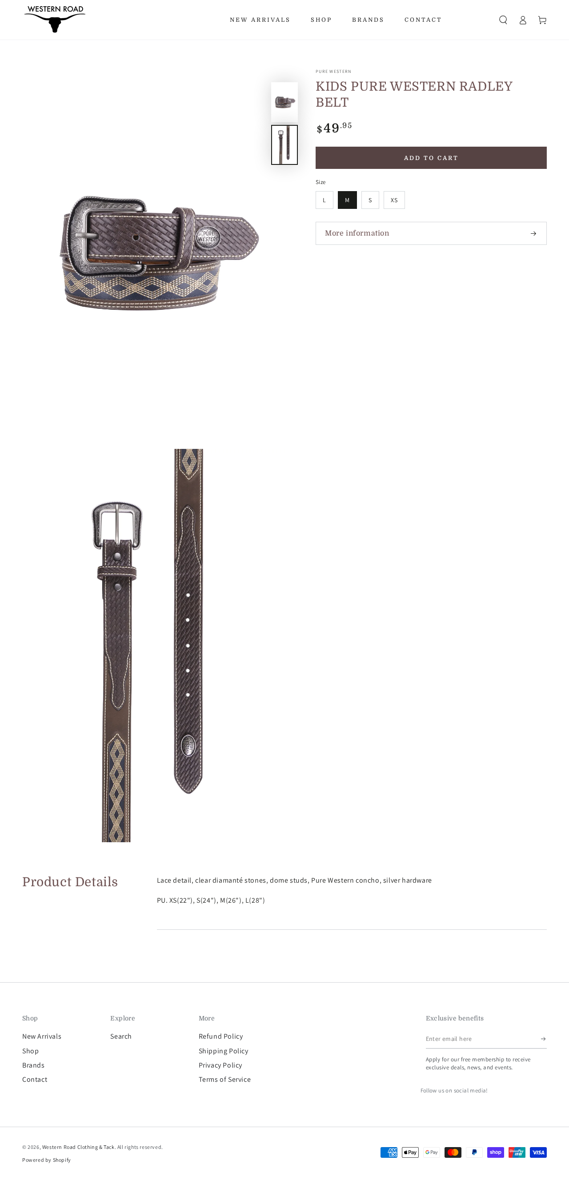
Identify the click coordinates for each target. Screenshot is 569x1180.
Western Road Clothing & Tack (78, 1147)
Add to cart (431, 158)
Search (121, 1036)
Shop (30, 1051)
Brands (33, 1065)
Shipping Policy (223, 1051)
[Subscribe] (544, 1038)
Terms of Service (225, 1079)
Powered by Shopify (46, 1159)
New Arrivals (41, 1036)
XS (394, 200)
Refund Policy (221, 1036)
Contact (34, 1079)
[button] (503, 20)
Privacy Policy (220, 1065)
